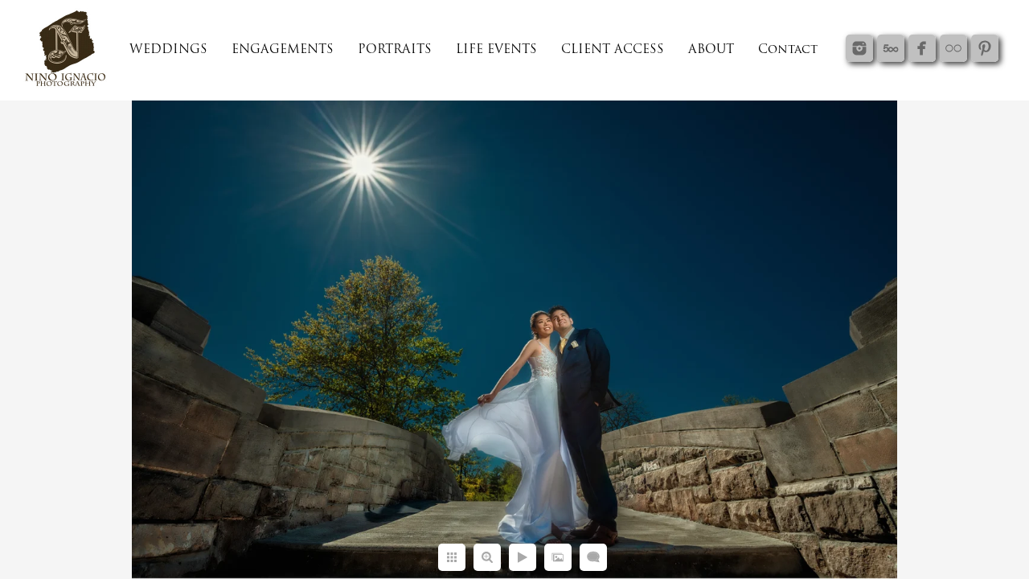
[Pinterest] (984, 48)
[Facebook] (922, 48)
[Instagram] (859, 48)
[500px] (890, 48)
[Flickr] (953, 48)
